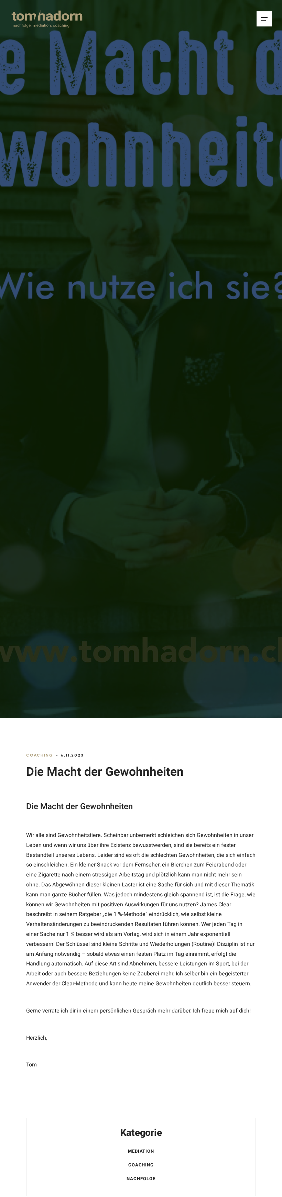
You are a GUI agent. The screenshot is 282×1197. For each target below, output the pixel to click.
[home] (47, 18)
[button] (264, 18)
